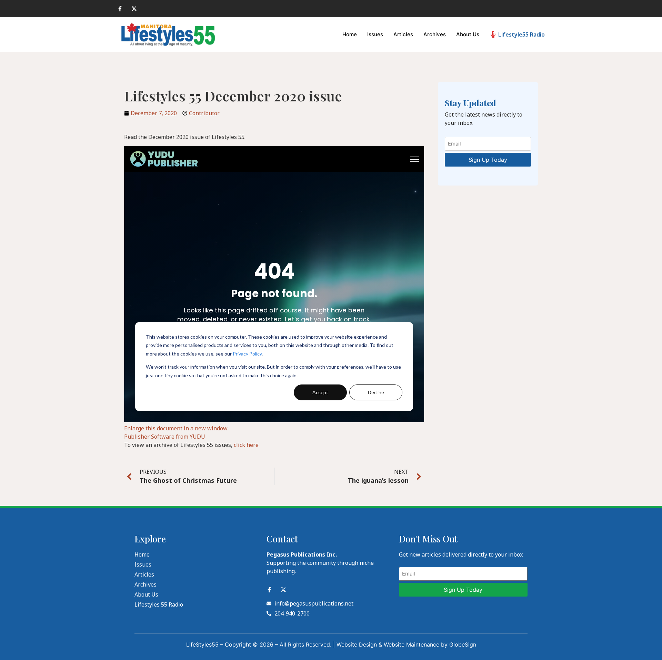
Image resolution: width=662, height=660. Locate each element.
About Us (467, 34)
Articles (403, 34)
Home (349, 34)
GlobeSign (462, 644)
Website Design (357, 644)
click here (246, 445)
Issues (375, 34)
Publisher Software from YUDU (164, 436)
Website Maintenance (411, 644)
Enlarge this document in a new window (176, 428)
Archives (434, 34)
